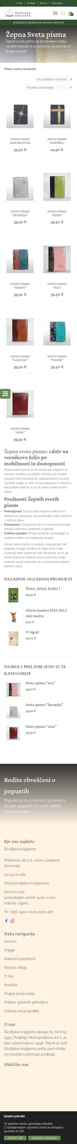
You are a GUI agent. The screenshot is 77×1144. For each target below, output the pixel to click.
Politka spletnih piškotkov (26, 1002)
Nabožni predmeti (19, 959)
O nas (9, 976)
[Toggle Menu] (55, 13)
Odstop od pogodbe (21, 1011)
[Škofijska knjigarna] (20, 13)
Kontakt (10, 985)
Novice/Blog (15, 967)
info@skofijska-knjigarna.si (26, 883)
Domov (10, 941)
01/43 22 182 (14, 874)
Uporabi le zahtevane (44, 1138)
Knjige (9, 950)
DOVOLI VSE (15, 1138)
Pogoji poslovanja (19, 993)
